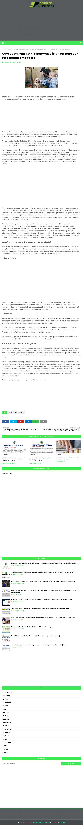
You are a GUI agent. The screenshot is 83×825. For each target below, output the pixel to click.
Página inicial (6, 49)
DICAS (11, 412)
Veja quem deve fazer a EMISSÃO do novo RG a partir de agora (32, 627)
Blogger (62, 822)
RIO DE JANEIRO (7, 742)
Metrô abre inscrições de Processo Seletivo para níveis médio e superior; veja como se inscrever (43, 581)
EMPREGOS (6, 719)
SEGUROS (6, 749)
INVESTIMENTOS (16, 49)
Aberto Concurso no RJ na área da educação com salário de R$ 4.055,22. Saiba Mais (13, 459)
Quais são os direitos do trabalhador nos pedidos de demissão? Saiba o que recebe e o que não (43, 618)
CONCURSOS (7, 696)
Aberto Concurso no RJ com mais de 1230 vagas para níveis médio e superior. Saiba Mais (41, 459)
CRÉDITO (5, 699)
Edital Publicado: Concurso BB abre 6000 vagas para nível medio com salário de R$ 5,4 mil (41, 599)
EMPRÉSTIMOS (7, 722)
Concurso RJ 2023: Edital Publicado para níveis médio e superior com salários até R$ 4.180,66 (42, 572)
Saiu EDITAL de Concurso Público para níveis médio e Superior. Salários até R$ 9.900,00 (40, 645)
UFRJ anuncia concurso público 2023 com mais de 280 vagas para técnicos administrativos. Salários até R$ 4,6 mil (45, 591)
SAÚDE (5, 746)
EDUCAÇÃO (6, 716)
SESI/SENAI (6, 752)
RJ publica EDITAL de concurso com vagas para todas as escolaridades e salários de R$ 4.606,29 (43, 563)
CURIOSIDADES (7, 702)
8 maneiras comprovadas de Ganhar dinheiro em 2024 (68, 458)
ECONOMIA (6, 712)
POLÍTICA (5, 739)
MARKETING (6, 732)
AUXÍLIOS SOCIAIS (8, 692)
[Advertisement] (41, 24)
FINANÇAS (6, 726)
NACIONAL (6, 736)
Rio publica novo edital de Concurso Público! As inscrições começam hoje (35, 636)
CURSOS (5, 706)
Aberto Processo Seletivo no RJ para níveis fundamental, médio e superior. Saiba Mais (40, 609)
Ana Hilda (6, 62)
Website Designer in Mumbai (40, 822)
